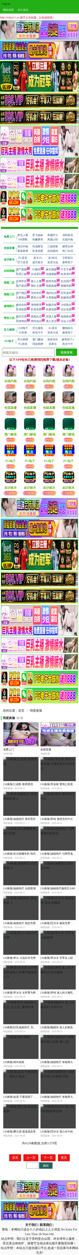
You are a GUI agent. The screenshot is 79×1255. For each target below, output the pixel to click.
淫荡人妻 (51, 316)
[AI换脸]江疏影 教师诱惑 (18, 784)
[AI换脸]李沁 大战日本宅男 (19, 957)
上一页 (30, 1157)
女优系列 (36, 274)
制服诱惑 (66, 297)
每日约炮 (10, 412)
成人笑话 (51, 321)
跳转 (46, 1165)
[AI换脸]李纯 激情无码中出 (56, 819)
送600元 (10, 439)
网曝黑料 (66, 285)
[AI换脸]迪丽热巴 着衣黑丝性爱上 (23, 819)
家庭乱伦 (36, 316)
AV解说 (36, 269)
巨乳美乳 (66, 293)
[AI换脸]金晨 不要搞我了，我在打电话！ (27, 1096)
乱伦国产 (66, 281)
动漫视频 (51, 274)
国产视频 (21, 269)
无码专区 (36, 293)
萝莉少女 (36, 297)
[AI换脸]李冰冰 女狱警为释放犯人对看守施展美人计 (34, 992)
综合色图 (66, 309)
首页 (21, 710)
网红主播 (36, 285)
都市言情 (21, 316)
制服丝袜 (51, 304)
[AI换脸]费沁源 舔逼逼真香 (19, 1131)
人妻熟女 (21, 297)
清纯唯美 (36, 304)
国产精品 (21, 293)
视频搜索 (66, 352)
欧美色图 (36, 309)
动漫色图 (51, 309)
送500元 (10, 466)
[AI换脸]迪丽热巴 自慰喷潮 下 (21, 888)
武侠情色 (21, 321)
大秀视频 (51, 297)
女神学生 (21, 281)
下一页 (48, 1157)
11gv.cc (5, 4)
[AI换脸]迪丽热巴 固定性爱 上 (21, 923)
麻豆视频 (51, 269)
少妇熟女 (66, 304)
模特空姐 (51, 281)
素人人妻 (36, 281)
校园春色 (66, 316)
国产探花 (21, 285)
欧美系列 (66, 274)
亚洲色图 (21, 309)
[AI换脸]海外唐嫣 (13, 1062)
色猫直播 (45, 749)
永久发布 (23, 10)
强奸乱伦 (51, 293)
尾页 (64, 1157)
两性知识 (36, 321)
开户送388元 (10, 492)
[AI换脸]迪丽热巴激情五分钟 (57, 888)
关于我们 (31, 1224)
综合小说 (66, 321)
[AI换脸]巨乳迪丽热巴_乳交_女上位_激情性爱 (30, 1027)
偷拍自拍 (21, 304)
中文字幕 (66, 269)
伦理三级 (21, 274)
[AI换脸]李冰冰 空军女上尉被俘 (59, 957)
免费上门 (10, 386)
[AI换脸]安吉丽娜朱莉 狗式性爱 (22, 853)
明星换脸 (51, 285)
